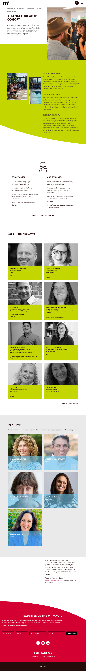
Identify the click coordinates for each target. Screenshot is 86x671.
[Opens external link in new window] (38, 643)
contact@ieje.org (49, 656)
